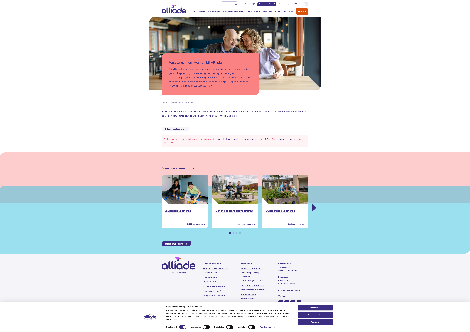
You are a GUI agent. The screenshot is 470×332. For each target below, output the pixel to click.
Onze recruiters (210, 272)
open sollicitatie (175, 115)
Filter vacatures (173, 129)
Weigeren (315, 322)
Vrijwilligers (287, 11)
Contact (282, 4)
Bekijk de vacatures (195, 224)
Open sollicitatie (253, 11)
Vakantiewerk (247, 298)
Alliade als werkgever (233, 11)
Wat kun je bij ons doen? (210, 11)
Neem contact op (211, 291)
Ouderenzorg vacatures (280, 211)
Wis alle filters (224, 139)
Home (164, 102)
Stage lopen (209, 277)
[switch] (206, 327)
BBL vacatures (248, 294)
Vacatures (302, 11)
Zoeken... (228, 4)
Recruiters (267, 11)
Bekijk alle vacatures (176, 243)
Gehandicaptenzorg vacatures (234, 211)
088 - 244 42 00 (295, 4)
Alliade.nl (267, 4)
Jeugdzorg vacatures (178, 211)
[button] (243, 4)
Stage (277, 11)
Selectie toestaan (315, 315)
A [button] (245, 4)
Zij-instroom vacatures (251, 285)
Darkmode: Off (306, 4)
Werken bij (176, 102)
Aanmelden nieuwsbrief (214, 286)
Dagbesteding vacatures (252, 289)
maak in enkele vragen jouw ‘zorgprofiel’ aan (252, 139)
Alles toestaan (315, 308)
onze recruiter (286, 139)
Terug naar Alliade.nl (213, 295)
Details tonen (265, 327)
